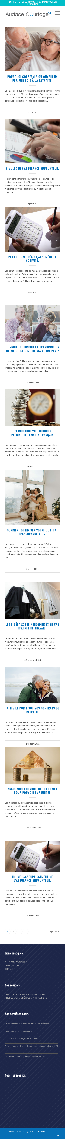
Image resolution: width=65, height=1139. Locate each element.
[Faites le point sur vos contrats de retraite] (32, 685)
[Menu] (55, 12)
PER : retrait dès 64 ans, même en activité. (32, 259)
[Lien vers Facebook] (53, 1135)
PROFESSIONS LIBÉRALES (18, 998)
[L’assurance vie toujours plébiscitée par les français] (32, 407)
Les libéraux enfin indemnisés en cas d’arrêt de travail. (32, 626)
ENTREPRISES (12, 994)
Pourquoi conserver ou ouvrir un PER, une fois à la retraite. (32, 78)
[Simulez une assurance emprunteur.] (32, 141)
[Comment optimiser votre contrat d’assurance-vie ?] (32, 497)
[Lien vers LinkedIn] (57, 1135)
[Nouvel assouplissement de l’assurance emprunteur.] (32, 856)
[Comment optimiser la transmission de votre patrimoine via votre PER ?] (32, 323)
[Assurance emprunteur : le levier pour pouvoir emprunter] (32, 765)
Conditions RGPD (41, 1132)
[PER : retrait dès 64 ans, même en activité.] (32, 229)
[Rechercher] (48, 12)
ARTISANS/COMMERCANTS (33, 994)
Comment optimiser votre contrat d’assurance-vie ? (32, 532)
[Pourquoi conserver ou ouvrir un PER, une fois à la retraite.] (32, 49)
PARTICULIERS (39, 998)
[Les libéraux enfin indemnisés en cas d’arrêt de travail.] (32, 600)
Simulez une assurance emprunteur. (32, 168)
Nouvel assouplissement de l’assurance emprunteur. (32, 879)
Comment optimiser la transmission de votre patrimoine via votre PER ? (32, 349)
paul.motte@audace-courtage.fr (42, 3)
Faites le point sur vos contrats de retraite (32, 710)
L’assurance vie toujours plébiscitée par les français (32, 433)
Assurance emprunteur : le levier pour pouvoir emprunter (32, 791)
